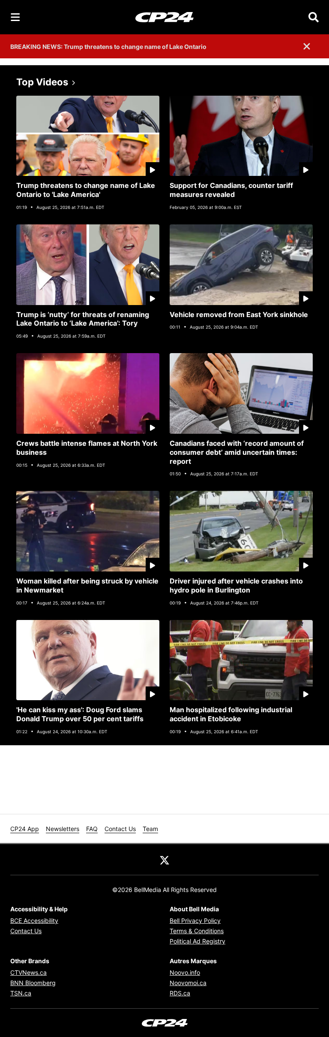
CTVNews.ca (28, 972)
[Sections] (15, 17)
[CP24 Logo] (164, 17)
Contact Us (120, 828)
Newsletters (62, 828)
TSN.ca (20, 993)
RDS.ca (180, 993)
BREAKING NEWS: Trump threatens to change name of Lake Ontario (108, 46)
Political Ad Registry (197, 941)
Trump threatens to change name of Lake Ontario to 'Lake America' (85, 190)
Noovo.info (185, 972)
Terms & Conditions (197, 930)
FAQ (92, 828)
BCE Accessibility (34, 920)
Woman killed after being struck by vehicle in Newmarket (87, 585)
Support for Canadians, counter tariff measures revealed (231, 190)
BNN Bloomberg (33, 982)
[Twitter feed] (164, 859)
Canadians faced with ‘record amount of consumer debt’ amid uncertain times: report (237, 452)
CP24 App (24, 828)
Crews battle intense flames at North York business (86, 448)
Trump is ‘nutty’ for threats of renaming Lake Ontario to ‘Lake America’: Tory (82, 319)
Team (150, 828)
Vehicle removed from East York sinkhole (239, 314)
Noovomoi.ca (188, 982)
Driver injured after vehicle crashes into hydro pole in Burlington (236, 585)
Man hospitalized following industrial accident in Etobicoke (231, 714)
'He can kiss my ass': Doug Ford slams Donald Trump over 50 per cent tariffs (80, 714)
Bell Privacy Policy (195, 920)
